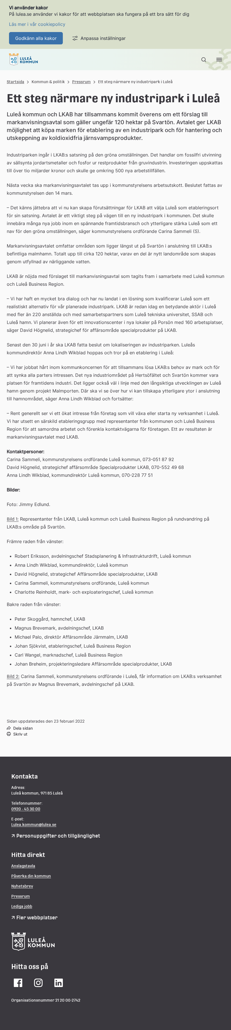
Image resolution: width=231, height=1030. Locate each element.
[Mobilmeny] (219, 59)
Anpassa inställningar (103, 38)
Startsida (15, 82)
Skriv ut (20, 734)
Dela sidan (23, 728)
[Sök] (204, 59)
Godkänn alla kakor (36, 38)
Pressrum (81, 82)
